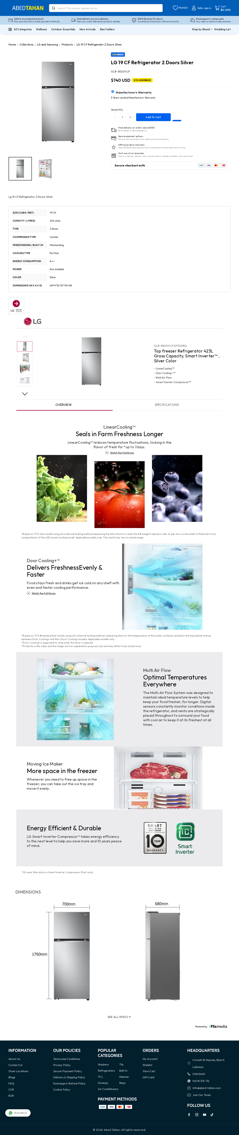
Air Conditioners (108, 1089)
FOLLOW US (198, 1105)
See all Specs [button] (117, 1017)
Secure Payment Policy (67, 1071)
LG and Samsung (47, 44)
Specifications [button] (167, 405)
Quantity (117, 109)
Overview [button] (63, 405)
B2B (11, 1095)
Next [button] (24, 394)
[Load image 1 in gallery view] (20, 168)
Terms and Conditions (66, 1059)
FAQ (11, 1083)
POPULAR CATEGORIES (110, 1053)
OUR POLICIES (66, 1050)
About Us (14, 1059)
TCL (100, 1076)
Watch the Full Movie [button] (122, 452)
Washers (103, 1064)
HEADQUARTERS (203, 1050)
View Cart (149, 1071)
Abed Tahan (112, 1129)
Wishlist (147, 1065)
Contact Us (15, 1065)
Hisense (124, 1076)
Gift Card (148, 1077)
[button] (223, 8)
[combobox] (106, 8)
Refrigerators (106, 1070)
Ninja (122, 1083)
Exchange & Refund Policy (69, 1083)
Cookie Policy (61, 1089)
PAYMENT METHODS (117, 1099)
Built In (123, 1070)
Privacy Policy (62, 1065)
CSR (11, 1089)
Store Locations (18, 1071)
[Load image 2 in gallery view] (45, 168)
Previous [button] (25, 338)
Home (12, 44)
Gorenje (103, 1083)
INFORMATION (22, 1050)
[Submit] (53, 8)
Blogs (11, 1077)
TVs (121, 1064)
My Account (150, 1059)
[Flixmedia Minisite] (16, 305)
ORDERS (151, 1050)
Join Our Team (202, 1095)
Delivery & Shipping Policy (69, 1077)
